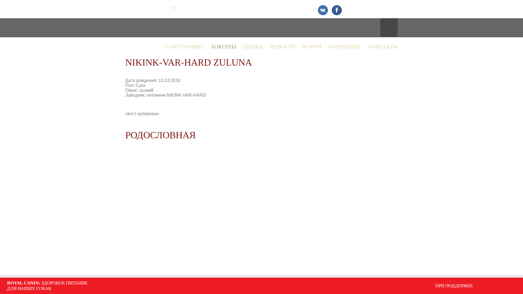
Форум (311, 47)
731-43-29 (378, 7)
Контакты (383, 47)
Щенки (253, 47)
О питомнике (184, 47)
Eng (184, 7)
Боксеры (223, 47)
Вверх (443, 258)
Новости (283, 47)
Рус (175, 7)
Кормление (345, 47)
